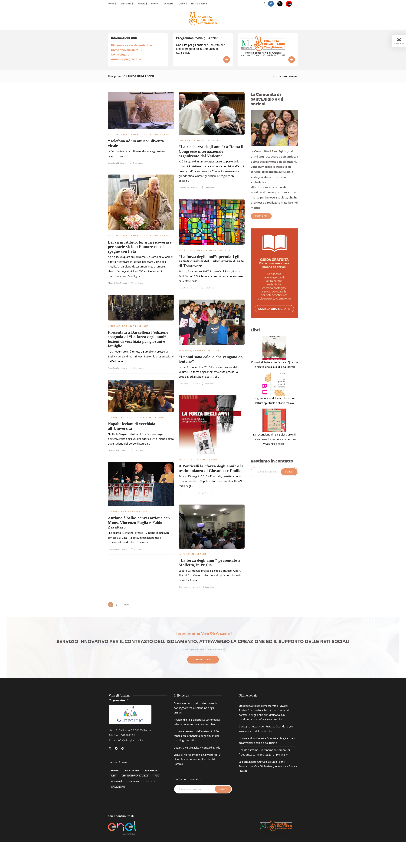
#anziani (114, 770)
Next (126, 605)
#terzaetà (150, 781)
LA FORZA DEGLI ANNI (156, 135)
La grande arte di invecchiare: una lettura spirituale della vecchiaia (274, 400)
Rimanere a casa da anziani (129, 45)
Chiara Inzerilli (113, 163)
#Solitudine (134, 781)
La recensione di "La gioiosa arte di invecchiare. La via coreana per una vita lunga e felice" (274, 439)
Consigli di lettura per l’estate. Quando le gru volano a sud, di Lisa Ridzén (274, 364)
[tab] (248, 695)
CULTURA (184, 140)
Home (272, 76)
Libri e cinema (199, 3)
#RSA (157, 776)
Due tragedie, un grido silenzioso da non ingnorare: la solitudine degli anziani (195, 707)
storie (154, 3)
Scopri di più (203, 659)
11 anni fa (123, 368)
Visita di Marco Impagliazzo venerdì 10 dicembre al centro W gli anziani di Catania (197, 759)
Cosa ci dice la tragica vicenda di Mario (197, 747)
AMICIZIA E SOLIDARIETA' (124, 135)
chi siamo (126, 3)
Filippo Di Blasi (184, 187)
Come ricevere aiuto (124, 50)
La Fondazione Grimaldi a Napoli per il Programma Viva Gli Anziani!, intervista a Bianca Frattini (268, 766)
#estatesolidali (132, 770)
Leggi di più (261, 216)
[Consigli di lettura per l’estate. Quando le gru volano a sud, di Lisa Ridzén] (274, 348)
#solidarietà (116, 781)
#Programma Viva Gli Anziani (135, 776)
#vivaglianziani (118, 787)
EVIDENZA (196, 250)
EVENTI (183, 250)
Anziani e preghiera (124, 59)
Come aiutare (120, 54)
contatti (168, 3)
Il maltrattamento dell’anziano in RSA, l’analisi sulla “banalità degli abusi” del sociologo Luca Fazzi (196, 735)
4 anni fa (123, 163)
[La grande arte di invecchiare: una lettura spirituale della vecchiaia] (274, 384)
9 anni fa (194, 288)
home (111, 3)
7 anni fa (194, 187)
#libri (113, 776)
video (182, 3)
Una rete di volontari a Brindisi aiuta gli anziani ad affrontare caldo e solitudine (267, 740)
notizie (141, 3)
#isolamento (151, 770)
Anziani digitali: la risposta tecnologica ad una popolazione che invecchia (197, 722)
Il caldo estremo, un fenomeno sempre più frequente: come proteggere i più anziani (265, 752)
